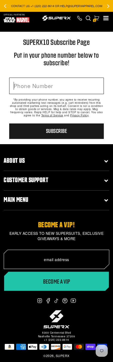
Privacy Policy (79, 115)
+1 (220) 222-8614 (56, 340)
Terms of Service (52, 115)
